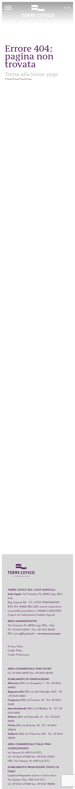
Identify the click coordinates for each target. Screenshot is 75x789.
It (68, 8)
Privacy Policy (15, 646)
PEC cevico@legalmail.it (21, 634)
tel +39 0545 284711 (18, 673)
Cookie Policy (15, 650)
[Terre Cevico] (38, 13)
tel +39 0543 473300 (19, 757)
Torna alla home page (31, 74)
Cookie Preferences (18, 655)
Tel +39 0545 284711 (18, 629)
